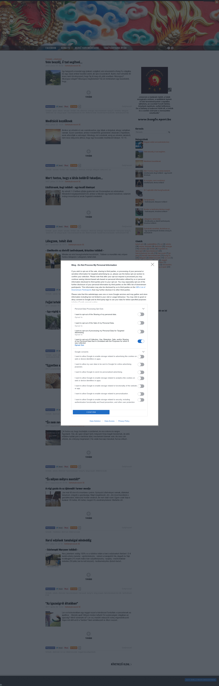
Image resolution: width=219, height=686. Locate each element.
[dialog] (109, 343)
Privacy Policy (123, 421)
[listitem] (109, 308)
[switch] (141, 314)
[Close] (153, 265)
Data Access (109, 421)
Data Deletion (95, 421)
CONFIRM (91, 412)
